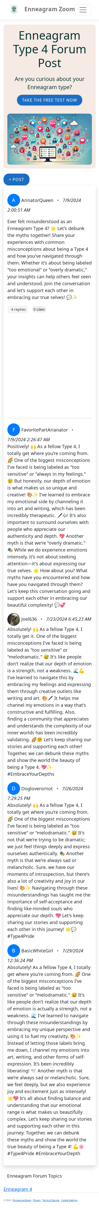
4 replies (18, 309)
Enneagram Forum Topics (34, 1176)
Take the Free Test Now (49, 100)
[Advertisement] (49, 363)
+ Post (16, 179)
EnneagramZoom (22, 1200)
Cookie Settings (69, 1200)
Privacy (37, 1200)
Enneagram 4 (18, 1189)
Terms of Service (50, 1200)
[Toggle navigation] (83, 10)
